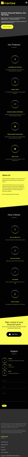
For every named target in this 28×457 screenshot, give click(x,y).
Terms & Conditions (4, 452)
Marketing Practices (4, 444)
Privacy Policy (3, 449)
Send (4, 405)
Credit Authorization (4, 442)
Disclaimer (3, 447)
